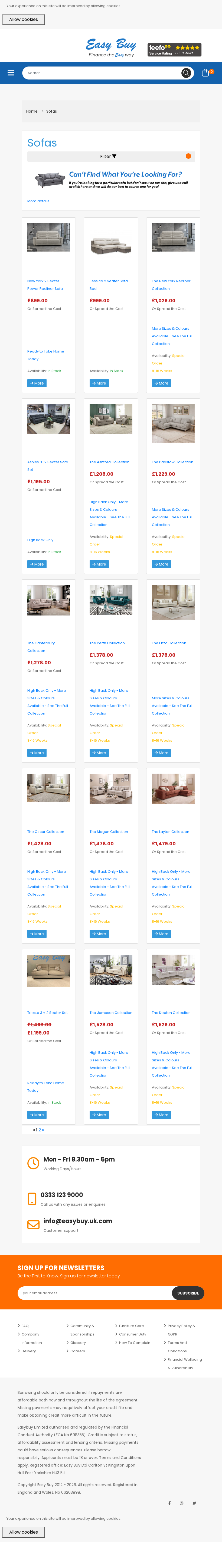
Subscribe (188, 1293)
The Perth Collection (107, 643)
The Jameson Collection (111, 1012)
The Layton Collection (170, 831)
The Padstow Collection (172, 462)
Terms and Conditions (177, 1347)
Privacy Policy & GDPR (181, 1330)
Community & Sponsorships (82, 1330)
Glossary (78, 1342)
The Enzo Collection (169, 643)
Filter (145, 156)
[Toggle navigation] (11, 73)
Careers (77, 1351)
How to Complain (134, 1342)
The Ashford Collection (109, 462)
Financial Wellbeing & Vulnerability (185, 1363)
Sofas (51, 111)
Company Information (32, 1338)
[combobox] (108, 73)
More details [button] (38, 201)
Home (32, 111)
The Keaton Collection (171, 1012)
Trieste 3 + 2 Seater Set (47, 1012)
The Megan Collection (109, 831)
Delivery (29, 1351)
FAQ (25, 1325)
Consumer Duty (132, 1334)
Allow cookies (23, 19)
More (38, 383)
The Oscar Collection (45, 831)
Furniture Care (131, 1325)
